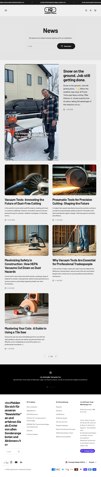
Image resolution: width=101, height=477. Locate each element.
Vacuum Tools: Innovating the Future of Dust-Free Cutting (24, 201)
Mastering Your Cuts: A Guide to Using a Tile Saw (25, 330)
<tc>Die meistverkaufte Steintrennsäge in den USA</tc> (85, 2)
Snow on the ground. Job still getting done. (76, 75)
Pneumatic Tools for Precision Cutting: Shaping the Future (72, 201)
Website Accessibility (63, 437)
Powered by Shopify (25, 469)
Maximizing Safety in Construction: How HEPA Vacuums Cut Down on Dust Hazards (23, 265)
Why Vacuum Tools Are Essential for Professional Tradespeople (73, 262)
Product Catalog (32, 434)
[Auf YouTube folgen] (16, 462)
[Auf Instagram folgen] (11, 462)
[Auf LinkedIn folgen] (21, 462)
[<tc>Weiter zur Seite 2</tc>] (55, 356)
